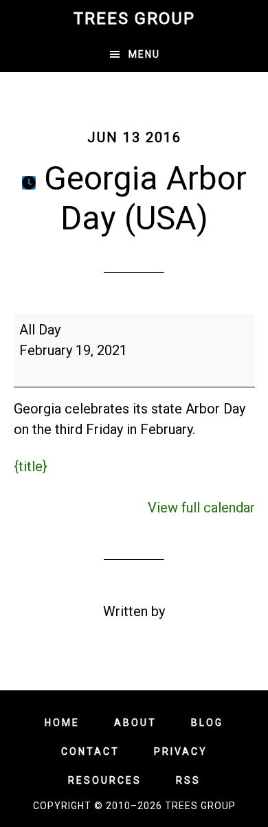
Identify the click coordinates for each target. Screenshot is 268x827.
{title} (30, 466)
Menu (144, 54)
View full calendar (201, 507)
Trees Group (134, 18)
